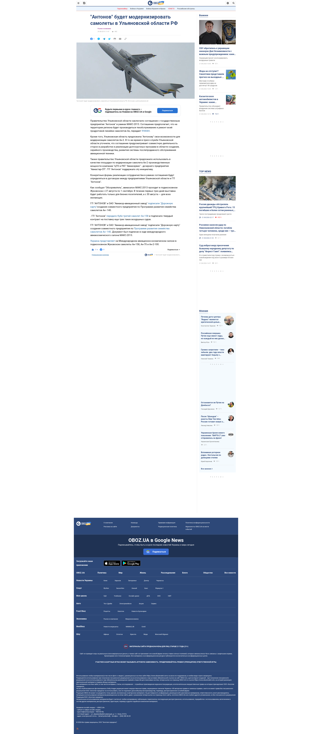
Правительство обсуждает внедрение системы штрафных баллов (211, 108)
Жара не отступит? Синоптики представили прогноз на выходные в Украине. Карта (211, 74)
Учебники (117, 596)
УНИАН (146, 131)
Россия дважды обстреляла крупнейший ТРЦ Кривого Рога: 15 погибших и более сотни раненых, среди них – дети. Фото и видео (217, 207)
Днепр (146, 580)
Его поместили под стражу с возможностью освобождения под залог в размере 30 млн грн (216, 257)
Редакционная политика (100, 255)
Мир (120, 573)
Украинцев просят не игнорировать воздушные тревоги (213, 59)
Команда (134, 523)
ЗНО (159, 596)
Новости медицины (111, 627)
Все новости (230, 573)
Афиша (106, 634)
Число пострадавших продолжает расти (215, 214)
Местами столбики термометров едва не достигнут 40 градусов (208, 83)
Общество (208, 573)
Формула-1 (159, 588)
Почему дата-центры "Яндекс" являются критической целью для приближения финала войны (211, 319)
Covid (143, 627)
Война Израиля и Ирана (155, 9)
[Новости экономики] (149, 255)
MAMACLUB (130, 627)
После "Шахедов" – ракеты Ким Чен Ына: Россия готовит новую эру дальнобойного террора (213, 419)
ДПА (148, 596)
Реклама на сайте (110, 527)
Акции (141, 603)
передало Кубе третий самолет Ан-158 (127, 216)
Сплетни (119, 634)
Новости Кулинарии (139, 611)
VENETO (171, 9)
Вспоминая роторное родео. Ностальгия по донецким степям (211, 455)
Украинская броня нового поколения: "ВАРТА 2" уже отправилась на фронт (213, 435)
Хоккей (134, 588)
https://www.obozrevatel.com (157, 676)
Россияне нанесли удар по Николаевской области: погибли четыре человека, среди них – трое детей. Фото (217, 228)
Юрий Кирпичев (206, 461)
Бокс (146, 588)
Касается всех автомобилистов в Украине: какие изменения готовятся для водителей (210, 99)
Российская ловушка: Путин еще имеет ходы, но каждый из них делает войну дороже (213, 336)
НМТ (169, 596)
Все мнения (206, 469)
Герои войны (122, 9)
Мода (146, 634)
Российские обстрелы (186, 9)
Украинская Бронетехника (210, 441)
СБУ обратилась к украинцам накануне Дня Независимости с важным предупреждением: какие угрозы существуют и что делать (217, 51)
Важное (203, 15)
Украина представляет (102, 241)
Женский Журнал (161, 634)
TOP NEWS (205, 171)
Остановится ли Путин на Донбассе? (212, 403)
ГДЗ (105, 596)
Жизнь (143, 573)
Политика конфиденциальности (197, 523)
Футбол (106, 588)
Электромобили (125, 603)
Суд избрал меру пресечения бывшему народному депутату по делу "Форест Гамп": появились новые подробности (216, 248)
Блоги (185, 573)
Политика (102, 573)
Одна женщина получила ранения (212, 235)
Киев (105, 580)
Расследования (168, 573)
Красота (133, 634)
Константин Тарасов (208, 326)
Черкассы (160, 580)
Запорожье (132, 580)
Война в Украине (137, 9)
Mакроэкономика (131, 619)
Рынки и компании (104, 28)
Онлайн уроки (134, 596)
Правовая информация (166, 523)
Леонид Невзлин (206, 425)
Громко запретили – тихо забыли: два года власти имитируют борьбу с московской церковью (212, 352)
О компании (108, 523)
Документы (135, 527)
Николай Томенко (207, 359)
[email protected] (104, 716)
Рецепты (107, 611)
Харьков (118, 580)
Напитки (121, 611)
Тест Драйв (108, 603)
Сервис (153, 603)
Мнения (203, 310)
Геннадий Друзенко (207, 409)
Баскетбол (120, 588)
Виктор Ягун (205, 342)
